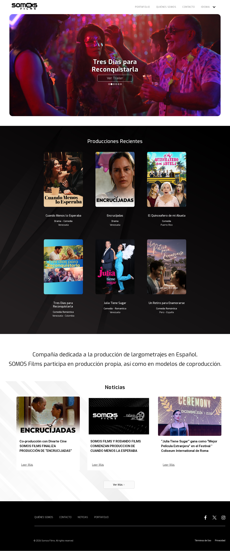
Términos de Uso (203, 540)
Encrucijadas (115, 216)
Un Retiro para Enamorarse (167, 303)
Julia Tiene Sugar (115, 303)
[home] (25, 6)
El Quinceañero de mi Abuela (166, 216)
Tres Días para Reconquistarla (63, 304)
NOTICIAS (83, 517)
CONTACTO (188, 6)
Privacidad (220, 540)
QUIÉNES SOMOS (166, 6)
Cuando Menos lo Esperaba (63, 216)
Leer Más (27, 465)
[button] (208, 7)
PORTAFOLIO (142, 6)
